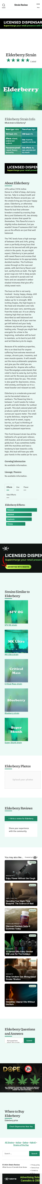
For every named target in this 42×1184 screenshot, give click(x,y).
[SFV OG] (16, 612)
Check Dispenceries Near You (21, 1126)
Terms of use (35, 1168)
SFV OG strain (11, 625)
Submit (29, 1041)
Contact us (34, 1170)
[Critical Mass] (16, 670)
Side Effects (11, 495)
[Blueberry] (16, 700)
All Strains (9, 1142)
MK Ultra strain (11, 654)
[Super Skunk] (16, 729)
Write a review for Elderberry (21, 818)
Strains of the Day (21, 1145)
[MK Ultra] (16, 641)
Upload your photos (22, 779)
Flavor (26, 487)
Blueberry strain (12, 713)
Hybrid (33, 1142)
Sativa (25, 1142)
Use (17, 487)
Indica (18, 1142)
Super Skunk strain (13, 742)
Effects (9, 487)
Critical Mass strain (13, 684)
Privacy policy (35, 1165)
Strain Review (21, 5)
